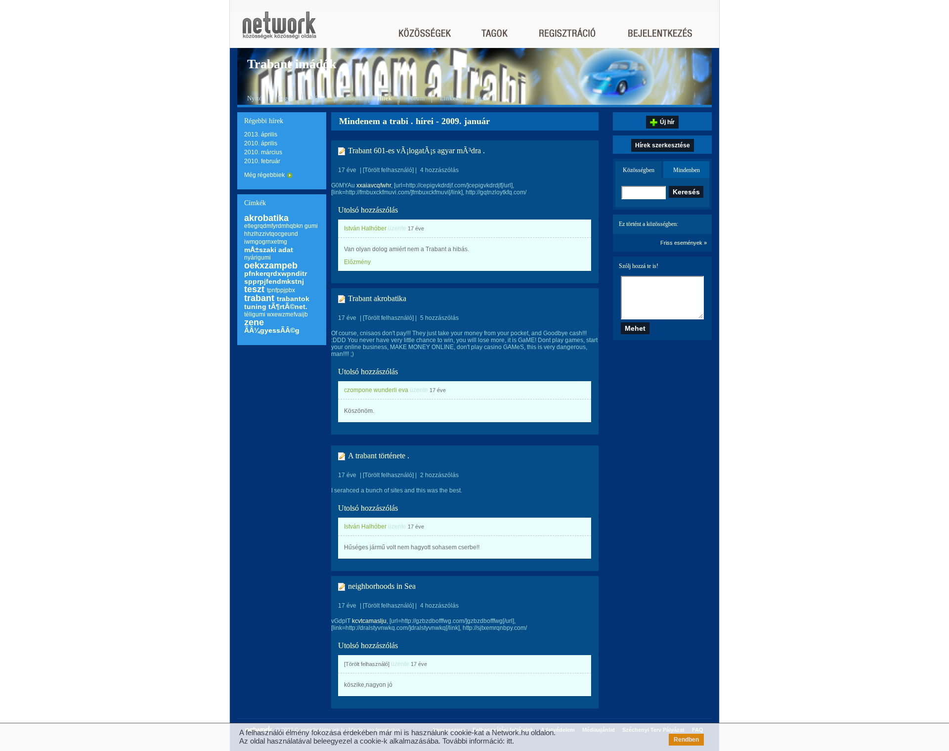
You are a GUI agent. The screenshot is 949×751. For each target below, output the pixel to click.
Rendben (686, 739)
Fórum (416, 98)
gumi (311, 225)
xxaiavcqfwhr (373, 185)
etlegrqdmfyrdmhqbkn (273, 225)
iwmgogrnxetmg (265, 241)
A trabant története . (378, 455)
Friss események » (683, 243)
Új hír (667, 122)
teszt (254, 289)
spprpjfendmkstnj (274, 281)
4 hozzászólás (439, 170)
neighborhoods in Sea (382, 586)
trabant (259, 298)
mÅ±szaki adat (268, 250)
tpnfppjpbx (281, 290)
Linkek (449, 98)
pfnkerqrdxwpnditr (275, 273)
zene (254, 322)
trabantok (293, 299)
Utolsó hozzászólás (368, 210)
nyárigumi (257, 257)
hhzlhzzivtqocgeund (271, 233)
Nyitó (254, 98)
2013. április (260, 134)
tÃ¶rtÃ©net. (287, 306)
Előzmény (357, 262)
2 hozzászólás (439, 475)
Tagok (286, 98)
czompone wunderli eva (376, 390)
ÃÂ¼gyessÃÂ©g (272, 330)
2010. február (262, 161)
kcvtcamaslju (369, 621)
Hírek (384, 98)
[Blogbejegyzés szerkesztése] (342, 151)
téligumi (254, 314)
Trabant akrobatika (377, 298)
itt (509, 741)
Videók (352, 98)
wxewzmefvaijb (287, 314)
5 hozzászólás (439, 317)
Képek (318, 98)
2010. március (263, 152)
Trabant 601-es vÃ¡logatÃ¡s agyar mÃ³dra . (416, 150)
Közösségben (638, 170)
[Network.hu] (279, 30)
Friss (480, 98)
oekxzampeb (271, 265)
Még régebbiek (264, 175)
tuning (255, 306)
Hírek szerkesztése (662, 145)
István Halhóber (365, 228)
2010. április (260, 143)
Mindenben (686, 170)
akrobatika (266, 218)
